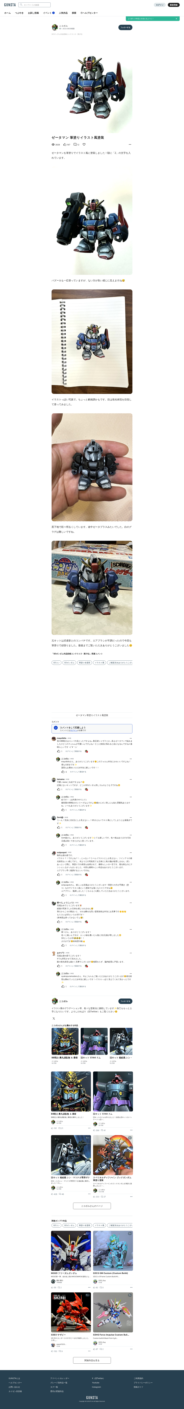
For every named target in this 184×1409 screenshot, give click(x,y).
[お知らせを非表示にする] (176, 19)
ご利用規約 (138, 1378)
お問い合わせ (14, 1387)
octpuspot (62, 852)
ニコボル (63, 25)
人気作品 (63, 12)
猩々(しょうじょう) (65, 902)
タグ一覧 (54, 1387)
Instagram (96, 1387)
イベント (48, 12)
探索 (74, 12)
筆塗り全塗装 (84, 662)
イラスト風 (99, 662)
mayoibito (61, 738)
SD (60, 29)
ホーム (7, 12)
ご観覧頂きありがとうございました (124, 662)
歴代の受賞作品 (57, 1391)
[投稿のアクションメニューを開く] (89, 1128)
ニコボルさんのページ (92, 1206)
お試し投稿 (33, 12)
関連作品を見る (92, 1360)
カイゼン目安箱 (15, 1391)
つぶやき (19, 12)
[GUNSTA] (10, 5)
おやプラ (61, 953)
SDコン (56, 662)
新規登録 (174, 5)
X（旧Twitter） (98, 1378)
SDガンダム (69, 662)
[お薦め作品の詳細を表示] (130, 144)
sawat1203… (61, 1344)
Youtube (95, 1382)
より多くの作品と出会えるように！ (141, 19)
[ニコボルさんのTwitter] (54, 1018)
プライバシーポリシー (143, 1382)
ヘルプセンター (90, 12)
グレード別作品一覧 (58, 1382)
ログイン (160, 5)
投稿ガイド (138, 1387)
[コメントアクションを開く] (130, 738)
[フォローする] (125, 27)
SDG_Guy (102, 1280)
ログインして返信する (73, 751)
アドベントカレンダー (59, 1378)
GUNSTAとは (14, 1378)
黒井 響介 (59, 1280)
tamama (60, 779)
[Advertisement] (92, 687)
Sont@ (60, 817)
